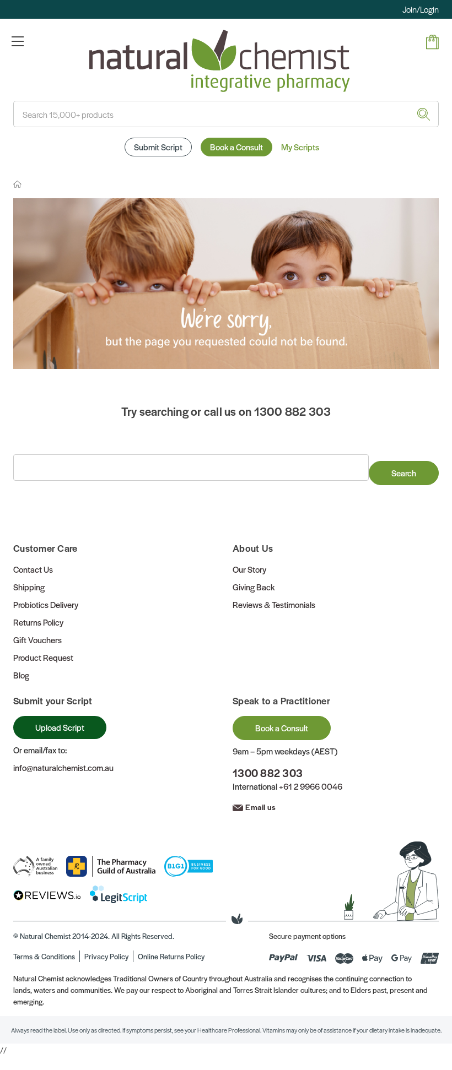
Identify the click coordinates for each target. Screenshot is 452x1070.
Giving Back (254, 587)
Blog (21, 675)
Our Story (249, 569)
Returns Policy (38, 622)
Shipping (29, 587)
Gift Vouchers (37, 639)
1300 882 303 (268, 772)
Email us (260, 806)
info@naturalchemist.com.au (63, 767)
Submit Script (158, 147)
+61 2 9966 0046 (310, 786)
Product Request (43, 657)
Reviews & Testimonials (274, 604)
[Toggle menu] (17, 41)
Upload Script (59, 727)
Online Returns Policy (171, 956)
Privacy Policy (106, 956)
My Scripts (300, 147)
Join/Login (420, 9)
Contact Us (33, 569)
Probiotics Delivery (45, 604)
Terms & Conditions (44, 956)
